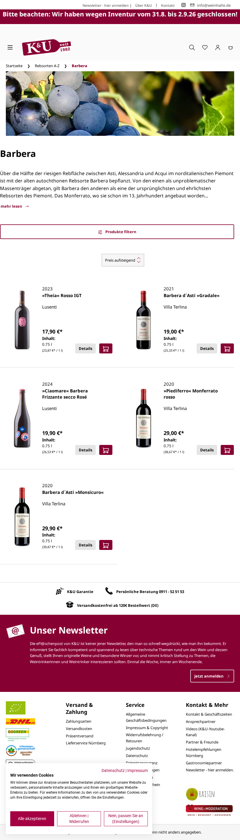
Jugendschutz (138, 748)
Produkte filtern (120, 231)
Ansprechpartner (200, 721)
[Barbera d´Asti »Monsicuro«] (22, 516)
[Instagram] (183, 5)
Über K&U (143, 5)
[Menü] (10, 47)
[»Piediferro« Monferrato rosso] (143, 418)
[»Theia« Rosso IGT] (22, 320)
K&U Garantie (80, 591)
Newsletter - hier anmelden (106, 5)
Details (85, 348)
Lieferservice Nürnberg (86, 743)
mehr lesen (12, 206)
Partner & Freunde (202, 742)
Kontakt (168, 5)
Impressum (137, 770)
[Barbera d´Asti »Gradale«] (143, 320)
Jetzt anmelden (209, 676)
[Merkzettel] (204, 47)
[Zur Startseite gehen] (46, 47)
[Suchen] (192, 47)
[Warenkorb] (230, 47)
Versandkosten (79, 728)
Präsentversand (79, 736)
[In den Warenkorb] (105, 348)
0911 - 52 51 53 (171, 591)
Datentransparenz (141, 763)
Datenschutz (137, 755)
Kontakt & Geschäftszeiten (209, 714)
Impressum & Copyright (147, 727)
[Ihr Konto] (217, 47)
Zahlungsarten (78, 721)
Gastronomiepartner (204, 763)
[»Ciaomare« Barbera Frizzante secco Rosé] (22, 418)
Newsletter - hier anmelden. (210, 770)
